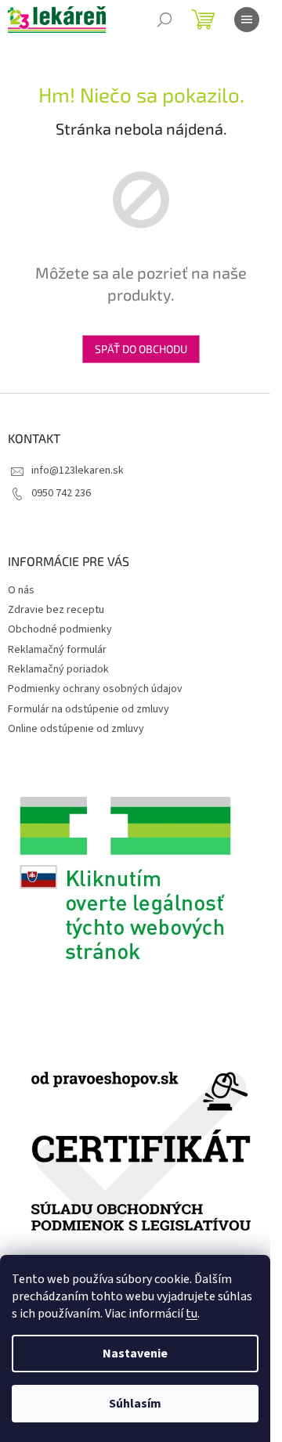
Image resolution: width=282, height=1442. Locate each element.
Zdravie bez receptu (56, 610)
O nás (21, 590)
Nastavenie (135, 1353)
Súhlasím (135, 1403)
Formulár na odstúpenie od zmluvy (88, 709)
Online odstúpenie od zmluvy (76, 729)
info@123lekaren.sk (77, 470)
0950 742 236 (61, 493)
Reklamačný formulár (57, 650)
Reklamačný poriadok (58, 669)
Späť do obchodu (141, 348)
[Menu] (246, 19)
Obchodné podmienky (60, 629)
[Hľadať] (164, 19)
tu (191, 1313)
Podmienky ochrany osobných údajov (95, 689)
